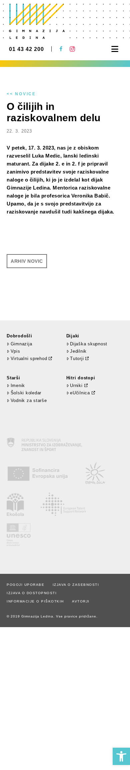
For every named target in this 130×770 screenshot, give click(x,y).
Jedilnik (78, 351)
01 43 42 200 (26, 49)
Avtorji (81, 601)
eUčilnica (80, 392)
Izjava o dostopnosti (32, 593)
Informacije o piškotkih (35, 601)
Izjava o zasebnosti (76, 584)
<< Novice (21, 94)
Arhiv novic (27, 261)
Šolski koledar (26, 392)
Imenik (18, 385)
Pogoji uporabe (25, 584)
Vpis (15, 351)
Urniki (76, 385)
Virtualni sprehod (29, 358)
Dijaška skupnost (88, 343)
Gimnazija (21, 343)
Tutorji (77, 358)
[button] (121, 756)
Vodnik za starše (29, 400)
